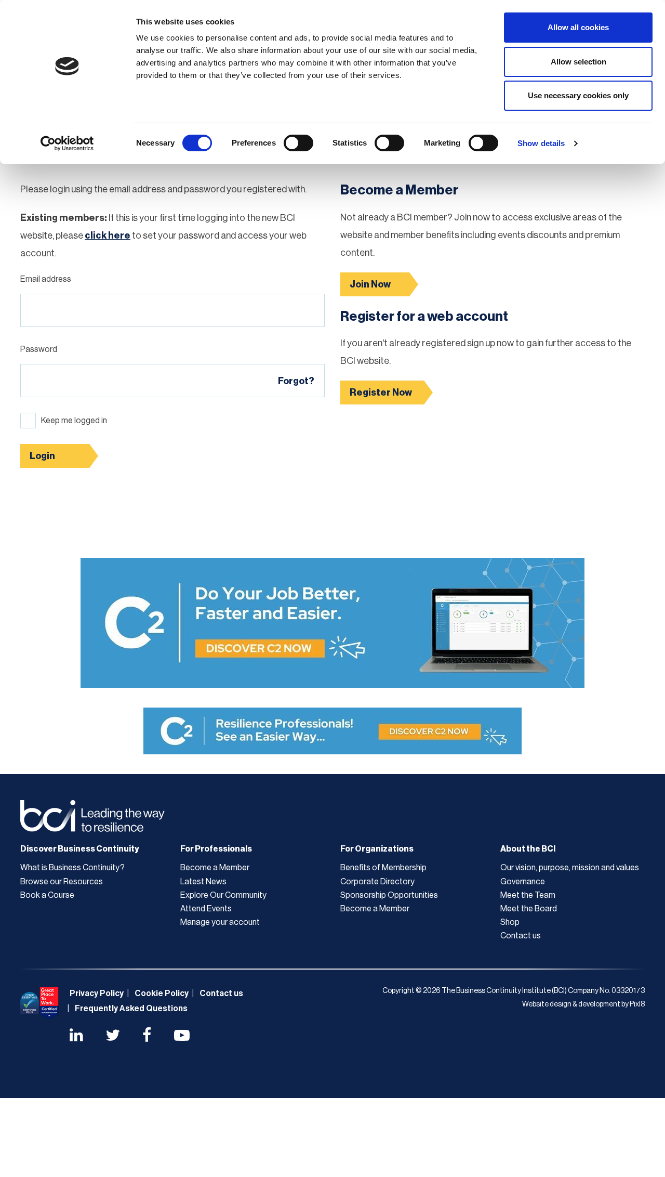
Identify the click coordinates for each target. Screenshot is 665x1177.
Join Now (370, 284)
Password (38, 349)
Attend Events (206, 909)
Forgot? (296, 381)
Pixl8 (637, 1004)
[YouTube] (182, 1036)
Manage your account (220, 922)
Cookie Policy (162, 993)
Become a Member (214, 868)
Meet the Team (527, 895)
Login (42, 456)
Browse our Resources (61, 882)
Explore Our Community (223, 895)
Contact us (520, 936)
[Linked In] (76, 1036)
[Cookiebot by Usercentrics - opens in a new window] (67, 143)
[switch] (298, 143)
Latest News (203, 882)
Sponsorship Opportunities (389, 895)
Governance (522, 882)
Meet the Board (528, 909)
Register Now (381, 392)
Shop (510, 922)
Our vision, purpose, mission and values (569, 868)
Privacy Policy (97, 993)
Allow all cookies (578, 27)
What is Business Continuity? (72, 868)
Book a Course (47, 895)
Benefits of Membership (383, 868)
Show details (541, 143)
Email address (45, 279)
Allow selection (578, 61)
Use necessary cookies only (578, 95)
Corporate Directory (377, 882)
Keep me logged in (74, 420)
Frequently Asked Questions (131, 1008)
